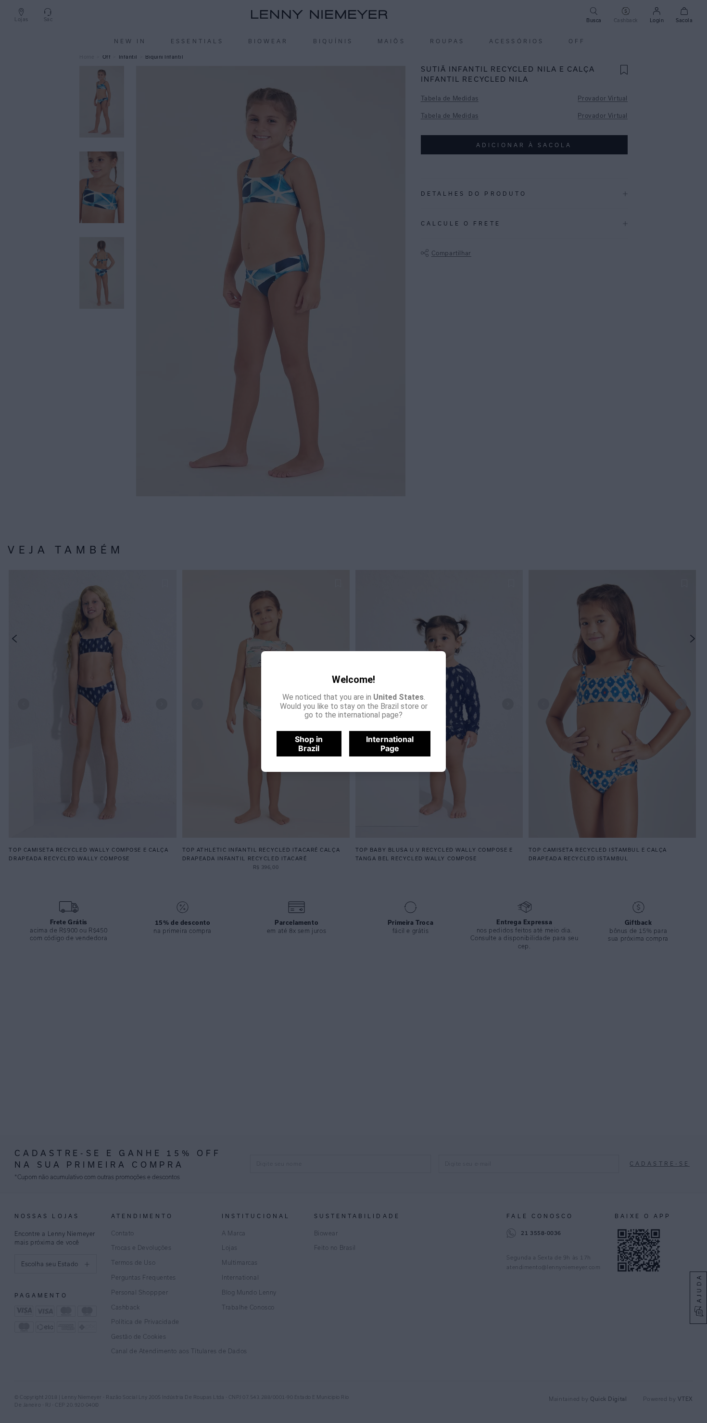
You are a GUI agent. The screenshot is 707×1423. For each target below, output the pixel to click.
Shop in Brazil (309, 743)
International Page (390, 743)
